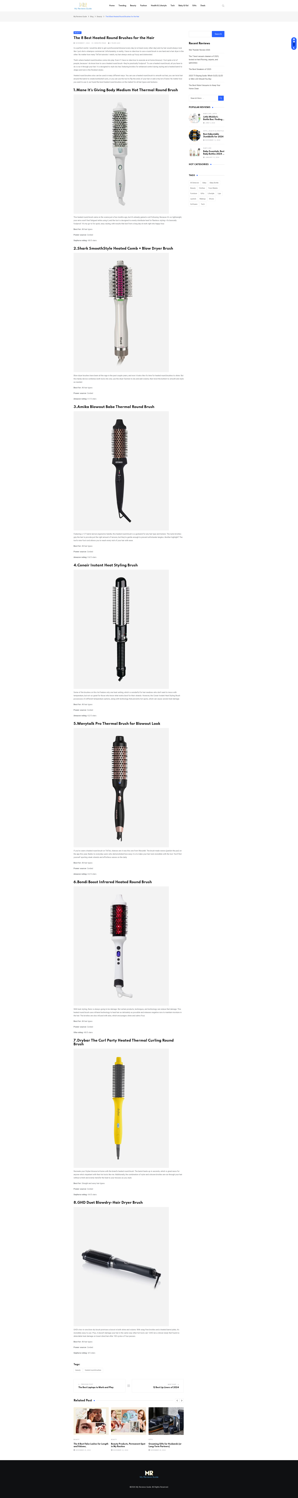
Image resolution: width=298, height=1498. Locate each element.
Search (218, 34)
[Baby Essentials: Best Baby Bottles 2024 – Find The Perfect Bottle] (194, 152)
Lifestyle (211, 193)
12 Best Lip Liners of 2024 (166, 1387)
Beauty (133, 6)
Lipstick (193, 199)
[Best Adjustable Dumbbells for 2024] (194, 135)
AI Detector (194, 183)
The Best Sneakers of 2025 (200, 69)
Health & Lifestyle (159, 6)
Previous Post (87, 1384)
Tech (173, 6)
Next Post (172, 1384)
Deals (202, 6)
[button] (177, 1400)
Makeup (203, 199)
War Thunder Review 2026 (199, 50)
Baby (204, 183)
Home (112, 6)
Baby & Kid (183, 6)
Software (193, 204)
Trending (122, 6)
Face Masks (213, 188)
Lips (219, 193)
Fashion (143, 6)
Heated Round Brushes (93, 1370)
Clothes (202, 188)
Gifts (194, 6)
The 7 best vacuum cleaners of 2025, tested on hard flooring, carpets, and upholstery (204, 59)
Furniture (193, 193)
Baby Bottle (214, 183)
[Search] (223, 5)
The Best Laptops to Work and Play (95, 1387)
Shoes (211, 199)
